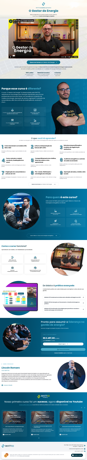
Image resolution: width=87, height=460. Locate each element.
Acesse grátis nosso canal (25, 405)
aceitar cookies (78, 455)
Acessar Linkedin (8, 385)
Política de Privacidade (24, 456)
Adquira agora (61, 344)
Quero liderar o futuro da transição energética (41, 235)
